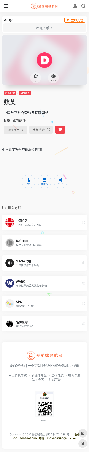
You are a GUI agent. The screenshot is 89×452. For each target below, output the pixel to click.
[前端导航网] (44, 6)
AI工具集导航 (18, 375)
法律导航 (57, 375)
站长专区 (38, 380)
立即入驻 (77, 20)
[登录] (75, 6)
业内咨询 (25, 93)
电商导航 (74, 375)
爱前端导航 (38, 434)
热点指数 (10, 93)
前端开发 (55, 380)
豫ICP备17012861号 (57, 434)
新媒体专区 (39, 375)
